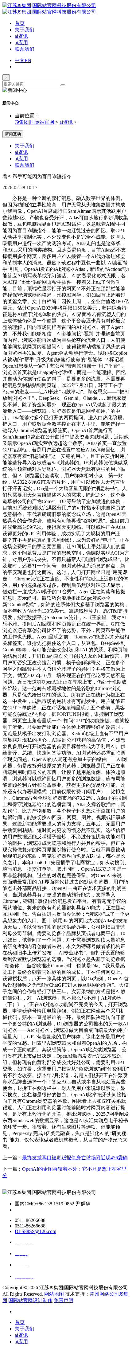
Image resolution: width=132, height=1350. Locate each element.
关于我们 (24, 29)
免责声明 (63, 1300)
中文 (20, 60)
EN (28, 60)
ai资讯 (21, 36)
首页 (20, 23)
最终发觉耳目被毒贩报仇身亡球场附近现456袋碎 (75, 1157)
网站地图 (54, 1294)
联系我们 (24, 49)
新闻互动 (13, 134)
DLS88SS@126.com (35, 1231)
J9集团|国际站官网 (34, 122)
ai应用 (21, 42)
